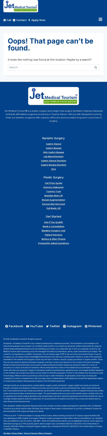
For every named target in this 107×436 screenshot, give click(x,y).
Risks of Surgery (45, 433)
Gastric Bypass (53, 148)
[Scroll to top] (101, 426)
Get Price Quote (53, 183)
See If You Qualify (53, 222)
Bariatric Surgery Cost (53, 230)
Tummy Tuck (53, 191)
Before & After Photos (53, 239)
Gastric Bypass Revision (53, 165)
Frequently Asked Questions (53, 243)
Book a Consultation (53, 226)
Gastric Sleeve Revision (53, 160)
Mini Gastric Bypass (53, 152)
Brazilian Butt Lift (53, 195)
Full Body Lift (54, 208)
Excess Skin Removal (53, 204)
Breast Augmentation (53, 199)
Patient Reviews (53, 234)
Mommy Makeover (53, 187)
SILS (53, 169)
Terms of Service (30, 433)
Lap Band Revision (54, 156)
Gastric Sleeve (53, 144)
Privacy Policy (17, 433)
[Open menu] (100, 19)
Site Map (7, 433)
